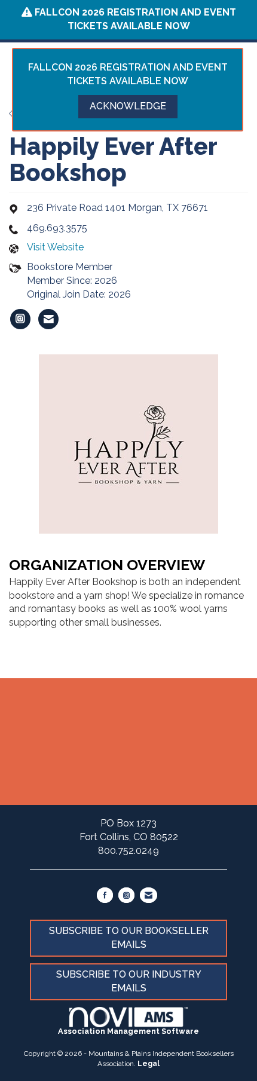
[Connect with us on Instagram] (126, 895)
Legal (148, 1063)
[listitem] (20, 319)
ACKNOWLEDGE (128, 106)
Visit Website (55, 247)
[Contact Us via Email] (148, 895)
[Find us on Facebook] (105, 895)
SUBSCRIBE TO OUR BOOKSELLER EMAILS (129, 937)
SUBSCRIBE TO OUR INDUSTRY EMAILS (128, 981)
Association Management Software (128, 1031)
